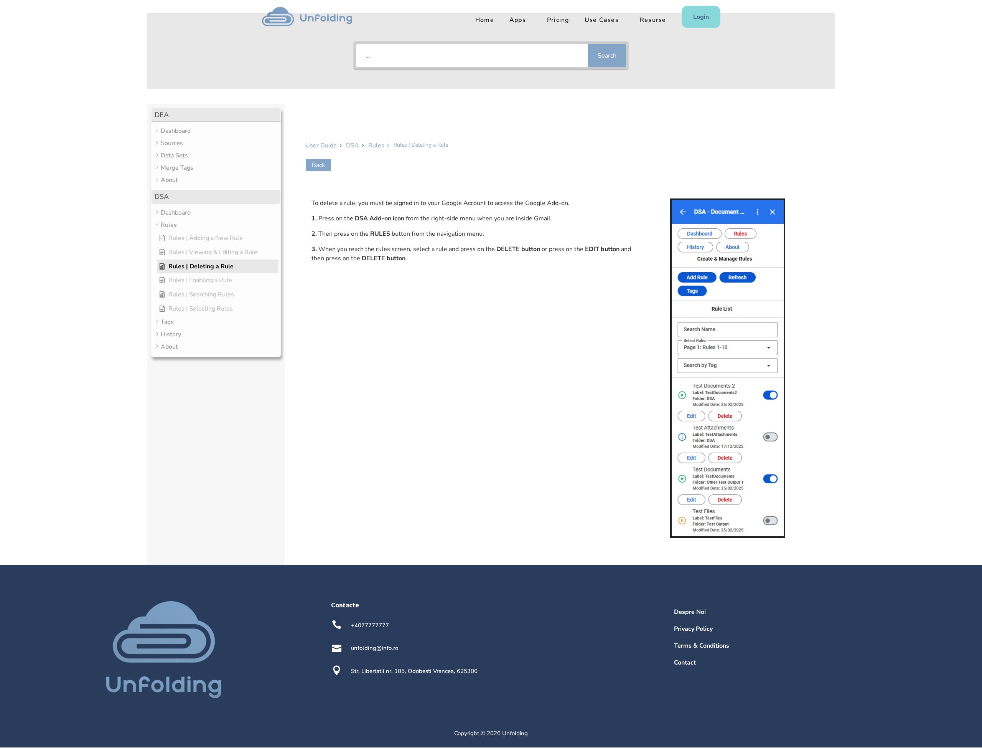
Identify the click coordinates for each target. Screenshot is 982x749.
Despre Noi (690, 612)
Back (318, 165)
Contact (685, 662)
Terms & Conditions (701, 646)
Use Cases (602, 20)
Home (484, 20)
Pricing (558, 20)
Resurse (653, 20)
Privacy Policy (693, 629)
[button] (216, 115)
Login (701, 17)
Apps (517, 20)
